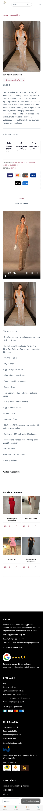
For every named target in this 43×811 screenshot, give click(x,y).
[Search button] (28, 4)
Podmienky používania (12, 735)
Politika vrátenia (9, 738)
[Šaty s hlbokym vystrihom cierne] (31, 546)
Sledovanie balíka (10, 731)
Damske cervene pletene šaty (12, 519)
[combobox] (18, 4)
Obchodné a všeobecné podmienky (17, 698)
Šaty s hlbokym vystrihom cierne (31, 560)
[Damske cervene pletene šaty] (12, 505)
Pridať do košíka (32, 801)
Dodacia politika (9, 687)
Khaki (13, 168)
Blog (4, 683)
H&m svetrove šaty (31, 518)
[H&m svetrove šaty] (31, 505)
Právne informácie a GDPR (13, 702)
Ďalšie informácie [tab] (21, 203)
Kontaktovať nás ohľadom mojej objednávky (21, 642)
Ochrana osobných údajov (13, 691)
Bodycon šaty (12, 559)
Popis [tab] (21, 198)
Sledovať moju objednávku (13, 639)
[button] (10, 134)
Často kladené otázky (12, 727)
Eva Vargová (19, 80)
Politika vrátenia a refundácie (15, 694)
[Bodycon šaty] (12, 546)
